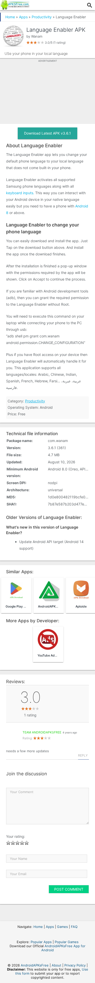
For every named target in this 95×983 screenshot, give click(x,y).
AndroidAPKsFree (35, 965)
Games (62, 927)
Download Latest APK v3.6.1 (47, 133)
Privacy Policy (75, 965)
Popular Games (67, 942)
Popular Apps (41, 942)
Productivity (42, 17)
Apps (23, 17)
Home (10, 17)
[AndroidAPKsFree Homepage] (14, 8)
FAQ (74, 927)
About (56, 965)
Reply (83, 755)
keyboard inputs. (20, 193)
